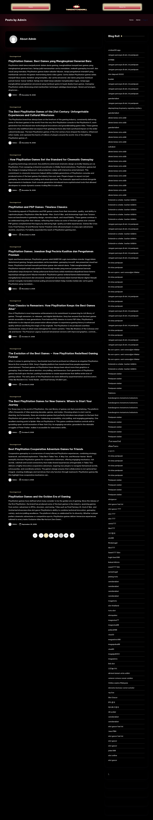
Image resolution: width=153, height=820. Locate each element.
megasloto (113, 659)
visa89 (111, 649)
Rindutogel (112, 543)
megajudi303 (114, 654)
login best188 (114, 557)
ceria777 (112, 523)
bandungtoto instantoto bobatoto (123, 398)
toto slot (112, 610)
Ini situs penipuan (115, 263)
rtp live (111, 692)
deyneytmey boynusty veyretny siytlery (125, 108)
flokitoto (112, 393)
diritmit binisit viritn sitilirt (119, 673)
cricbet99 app (114, 50)
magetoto (112, 601)
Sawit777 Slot (114, 552)
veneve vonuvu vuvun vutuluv (120, 678)
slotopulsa (112, 615)
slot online (112, 755)
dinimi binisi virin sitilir (117, 118)
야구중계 (111, 533)
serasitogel (113, 572)
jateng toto (113, 577)
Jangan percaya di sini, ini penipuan (123, 55)
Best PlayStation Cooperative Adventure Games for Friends (45, 449)
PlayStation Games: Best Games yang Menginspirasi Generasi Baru (49, 61)
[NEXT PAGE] (72, 535)
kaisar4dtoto (114, 562)
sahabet (111, 147)
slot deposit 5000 (116, 74)
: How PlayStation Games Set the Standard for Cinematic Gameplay (50, 159)
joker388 (112, 750)
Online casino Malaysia (118, 683)
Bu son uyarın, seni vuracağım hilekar (124, 272)
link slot (111, 663)
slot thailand (113, 606)
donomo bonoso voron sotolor (121, 688)
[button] (35, 535)
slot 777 (111, 514)
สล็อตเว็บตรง (113, 446)
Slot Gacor (113, 697)
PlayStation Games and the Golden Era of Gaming (39, 496)
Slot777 (111, 528)
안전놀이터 (112, 668)
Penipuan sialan (115, 374)
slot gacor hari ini (115, 504)
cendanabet (113, 581)
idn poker (112, 712)
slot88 (111, 538)
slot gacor (112, 741)
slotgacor (112, 499)
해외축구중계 (113, 707)
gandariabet (113, 98)
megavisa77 (113, 620)
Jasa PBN (112, 731)
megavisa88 (113, 625)
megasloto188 (114, 639)
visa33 (111, 634)
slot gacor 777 (114, 509)
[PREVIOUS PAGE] (35, 535)
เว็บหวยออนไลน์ (114, 441)
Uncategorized (15, 56)
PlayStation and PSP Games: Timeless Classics (37, 207)
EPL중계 (111, 702)
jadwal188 (112, 630)
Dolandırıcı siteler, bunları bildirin (122, 200)
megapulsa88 (114, 644)
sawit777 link (114, 567)
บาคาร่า (111, 451)
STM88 (111, 60)
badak (111, 79)
